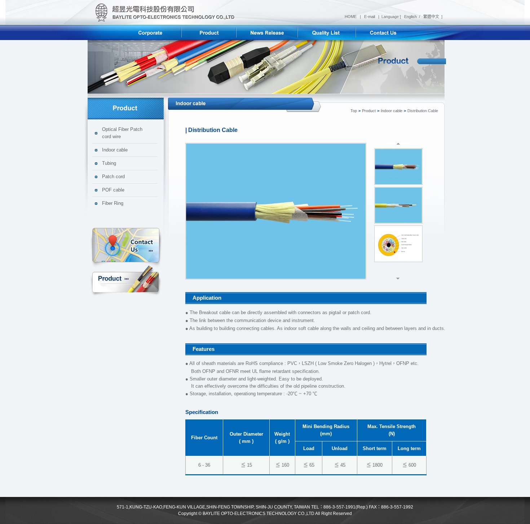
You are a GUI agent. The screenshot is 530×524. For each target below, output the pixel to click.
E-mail (370, 16)
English (410, 16)
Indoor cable (115, 150)
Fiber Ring (112, 203)
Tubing (109, 163)
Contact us (126, 246)
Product (126, 279)
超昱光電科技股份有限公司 (163, 12)
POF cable (113, 190)
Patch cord (113, 176)
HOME (351, 16)
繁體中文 (430, 16)
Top (353, 111)
